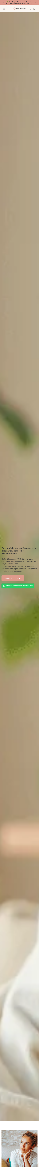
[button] (4, 8)
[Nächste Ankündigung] (35, 2)
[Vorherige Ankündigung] (4, 2)
